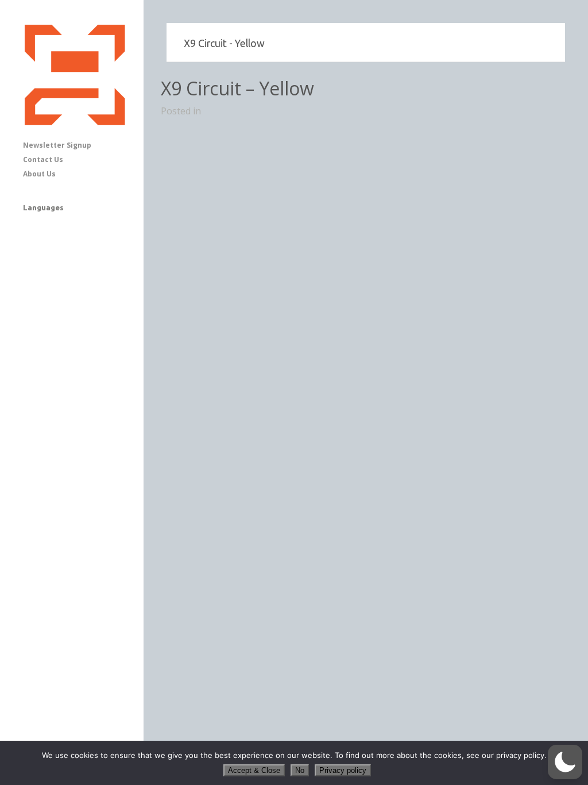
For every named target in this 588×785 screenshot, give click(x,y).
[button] (565, 762)
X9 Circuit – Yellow (237, 88)
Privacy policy (342, 770)
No (299, 770)
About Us (39, 174)
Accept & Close (254, 770)
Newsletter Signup (57, 145)
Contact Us (43, 159)
